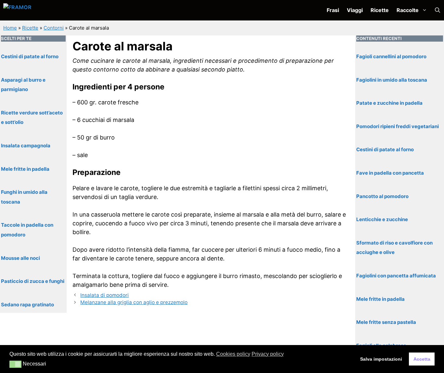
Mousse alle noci (20, 258)
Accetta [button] (421, 359)
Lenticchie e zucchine (382, 219)
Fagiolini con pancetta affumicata (396, 276)
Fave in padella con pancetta (390, 173)
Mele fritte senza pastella (386, 322)
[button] (437, 10)
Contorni (54, 28)
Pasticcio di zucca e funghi (32, 281)
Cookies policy (233, 354)
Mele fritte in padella (25, 169)
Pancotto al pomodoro (382, 196)
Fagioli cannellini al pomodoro (391, 56)
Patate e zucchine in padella (389, 103)
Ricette (380, 10)
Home (10, 28)
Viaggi (355, 10)
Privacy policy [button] (268, 354)
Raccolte (408, 10)
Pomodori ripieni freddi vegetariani (397, 126)
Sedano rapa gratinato (27, 304)
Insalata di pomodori (104, 295)
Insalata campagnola (25, 145)
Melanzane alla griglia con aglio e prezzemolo (134, 302)
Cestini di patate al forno (30, 56)
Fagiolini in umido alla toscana (391, 80)
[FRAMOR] (37, 10)
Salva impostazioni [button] (381, 359)
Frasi (333, 10)
